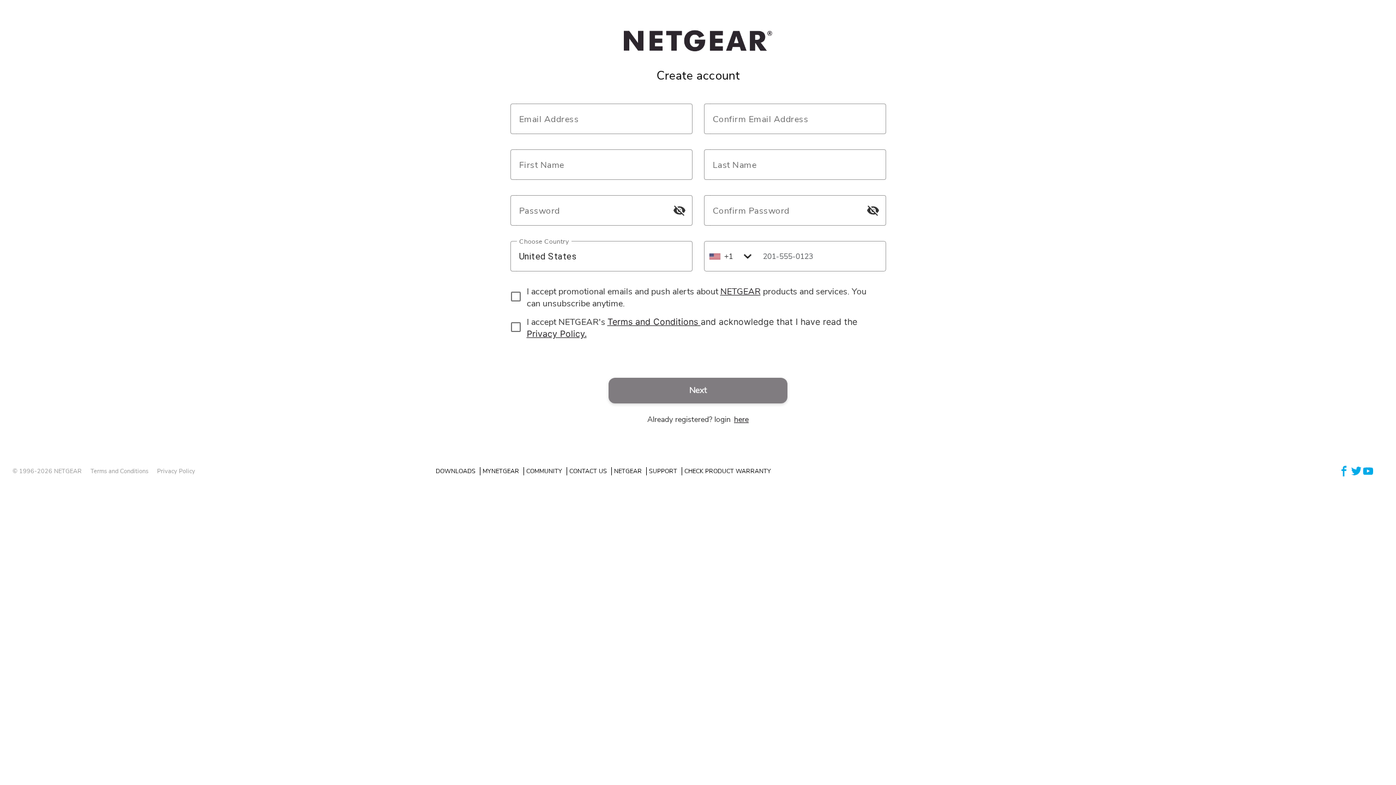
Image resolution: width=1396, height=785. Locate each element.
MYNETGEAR (501, 471)
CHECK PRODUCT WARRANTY (727, 471)
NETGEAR (628, 471)
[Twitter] (1356, 471)
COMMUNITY (544, 471)
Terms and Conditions (119, 471)
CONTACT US (588, 471)
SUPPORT (663, 471)
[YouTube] (1368, 471)
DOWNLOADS (456, 471)
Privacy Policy (176, 471)
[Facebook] (1344, 471)
